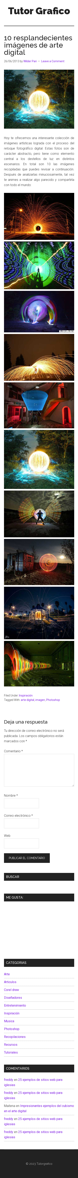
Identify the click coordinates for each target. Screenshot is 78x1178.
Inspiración (26, 695)
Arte (7, 974)
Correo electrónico (18, 816)
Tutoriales (11, 1052)
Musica (9, 1021)
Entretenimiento (15, 1005)
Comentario (13, 751)
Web (7, 836)
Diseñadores (13, 998)
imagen (40, 700)
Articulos (10, 982)
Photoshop (53, 700)
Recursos (10, 1045)
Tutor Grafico (39, 10)
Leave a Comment (52, 61)
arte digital (27, 700)
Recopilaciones (15, 1037)
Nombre (11, 795)
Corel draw (11, 990)
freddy (8, 1080)
